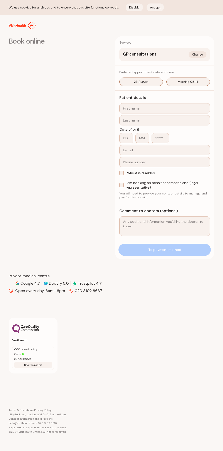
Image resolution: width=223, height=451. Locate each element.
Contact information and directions (31, 419)
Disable (134, 7)
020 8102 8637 (47, 423)
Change (197, 54)
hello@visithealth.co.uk (23, 423)
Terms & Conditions (21, 410)
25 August (141, 82)
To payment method (164, 249)
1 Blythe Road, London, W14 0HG (29, 414)
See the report (33, 365)
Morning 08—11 (188, 82)
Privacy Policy (42, 410)
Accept (155, 7)
